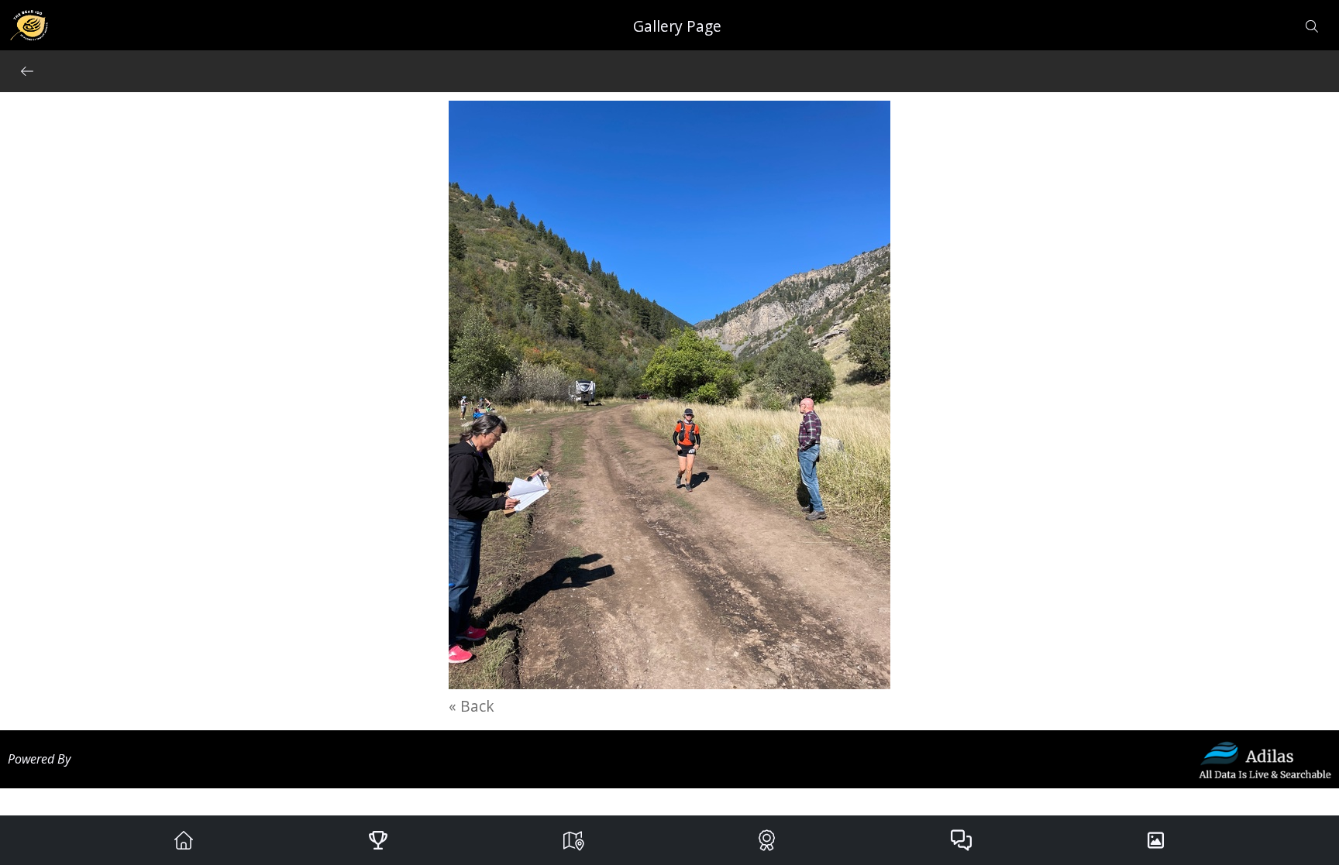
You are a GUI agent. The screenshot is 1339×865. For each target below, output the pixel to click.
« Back (471, 705)
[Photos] (1155, 840)
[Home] (183, 840)
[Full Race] (572, 840)
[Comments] (961, 840)
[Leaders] (378, 840)
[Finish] (766, 840)
